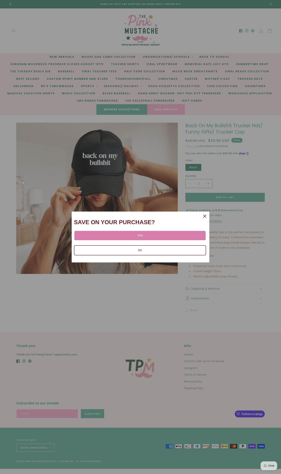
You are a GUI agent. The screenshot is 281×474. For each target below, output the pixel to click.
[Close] (204, 216)
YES (140, 235)
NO (140, 250)
